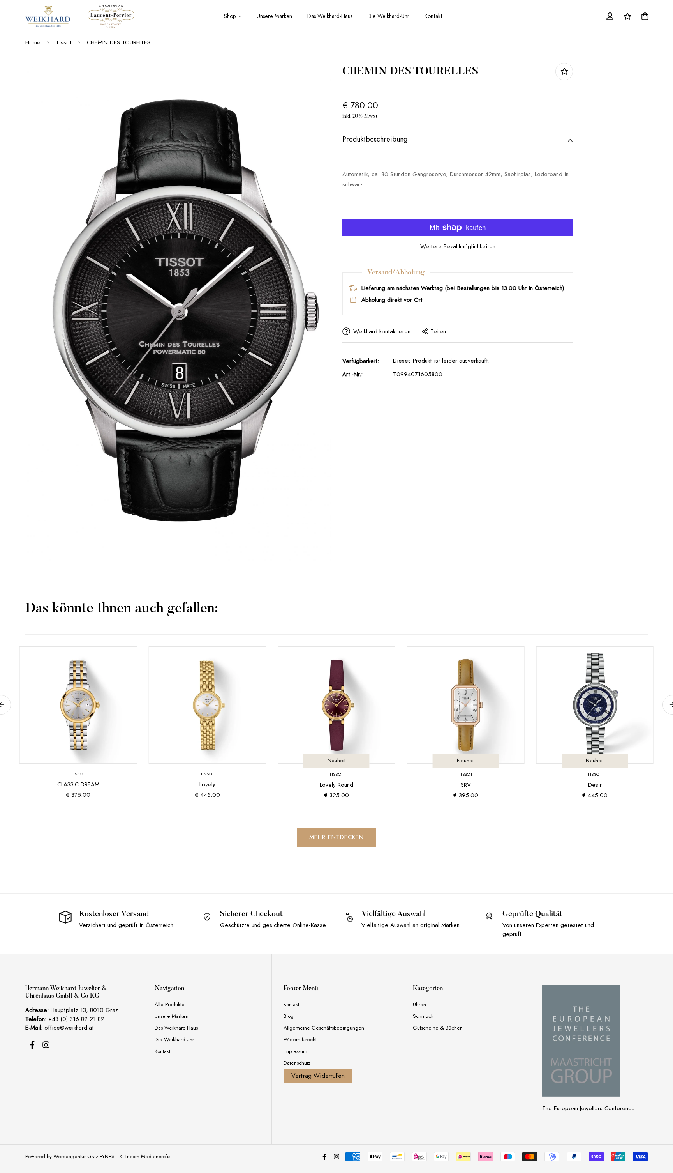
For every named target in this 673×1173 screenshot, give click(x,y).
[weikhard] (47, 16)
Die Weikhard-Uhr (388, 16)
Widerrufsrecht (300, 1039)
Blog (289, 1016)
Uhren (419, 1004)
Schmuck (423, 1016)
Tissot (64, 42)
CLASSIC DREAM (78, 784)
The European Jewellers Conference (588, 1108)
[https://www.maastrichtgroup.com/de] (581, 1041)
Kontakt (433, 16)
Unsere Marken (274, 16)
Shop (230, 16)
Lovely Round (336, 785)
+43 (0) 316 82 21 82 (76, 1019)
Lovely (207, 784)
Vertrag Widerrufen (318, 1076)
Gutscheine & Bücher (437, 1027)
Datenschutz (297, 1063)
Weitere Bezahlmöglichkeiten (457, 246)
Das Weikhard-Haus (329, 16)
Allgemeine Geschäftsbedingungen (324, 1027)
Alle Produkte (170, 1004)
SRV (466, 785)
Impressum (295, 1051)
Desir (595, 785)
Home (33, 42)
